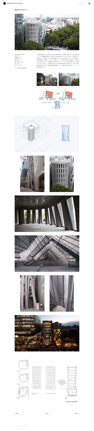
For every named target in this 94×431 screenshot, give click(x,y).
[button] (89, 3)
